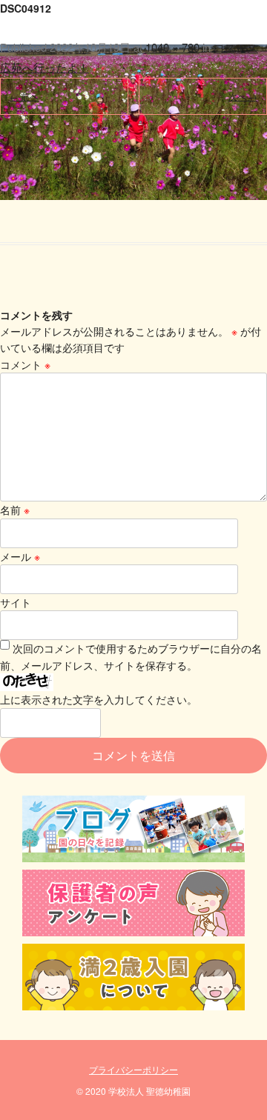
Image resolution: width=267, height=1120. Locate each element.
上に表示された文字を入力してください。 (98, 699)
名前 (15, 509)
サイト (15, 602)
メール (20, 556)
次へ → (242, 96)
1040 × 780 (172, 47)
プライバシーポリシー (133, 1069)
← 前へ (24, 96)
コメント (25, 364)
